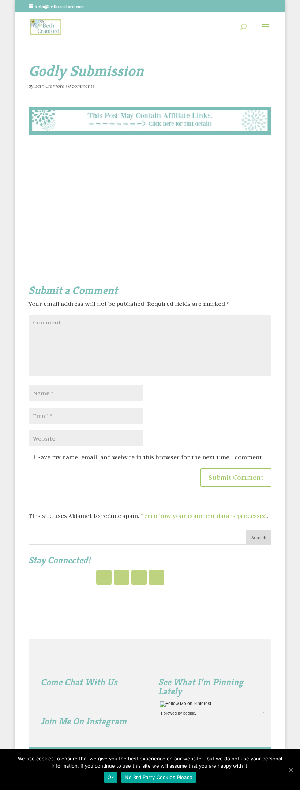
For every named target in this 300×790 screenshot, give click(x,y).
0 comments (81, 86)
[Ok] (291, 770)
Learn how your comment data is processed (204, 515)
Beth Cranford (49, 86)
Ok (111, 777)
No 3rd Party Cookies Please (158, 777)
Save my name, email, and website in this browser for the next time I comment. (150, 457)
